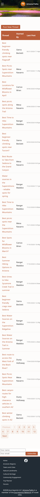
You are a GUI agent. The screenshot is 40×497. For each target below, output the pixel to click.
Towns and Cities (9, 467)
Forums (6, 484)
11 (29, 431)
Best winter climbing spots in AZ (7, 416)
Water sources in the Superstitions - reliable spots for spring (8, 186)
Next (4, 436)
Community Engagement (12, 477)
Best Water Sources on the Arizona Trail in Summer (7, 342)
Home (5, 461)
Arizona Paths (28, 490)
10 (23, 431)
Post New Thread (10, 27)
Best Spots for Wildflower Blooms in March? (7, 244)
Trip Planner (7, 481)
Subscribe (31, 453)
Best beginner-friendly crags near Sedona (7, 303)
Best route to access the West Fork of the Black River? (8, 361)
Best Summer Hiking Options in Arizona (7, 264)
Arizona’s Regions (9, 464)
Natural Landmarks (10, 471)
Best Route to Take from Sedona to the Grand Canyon (8, 163)
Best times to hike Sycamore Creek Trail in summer (8, 283)
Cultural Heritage (9, 474)
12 (34, 431)
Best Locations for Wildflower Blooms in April (8, 89)
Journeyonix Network (22, 492)
